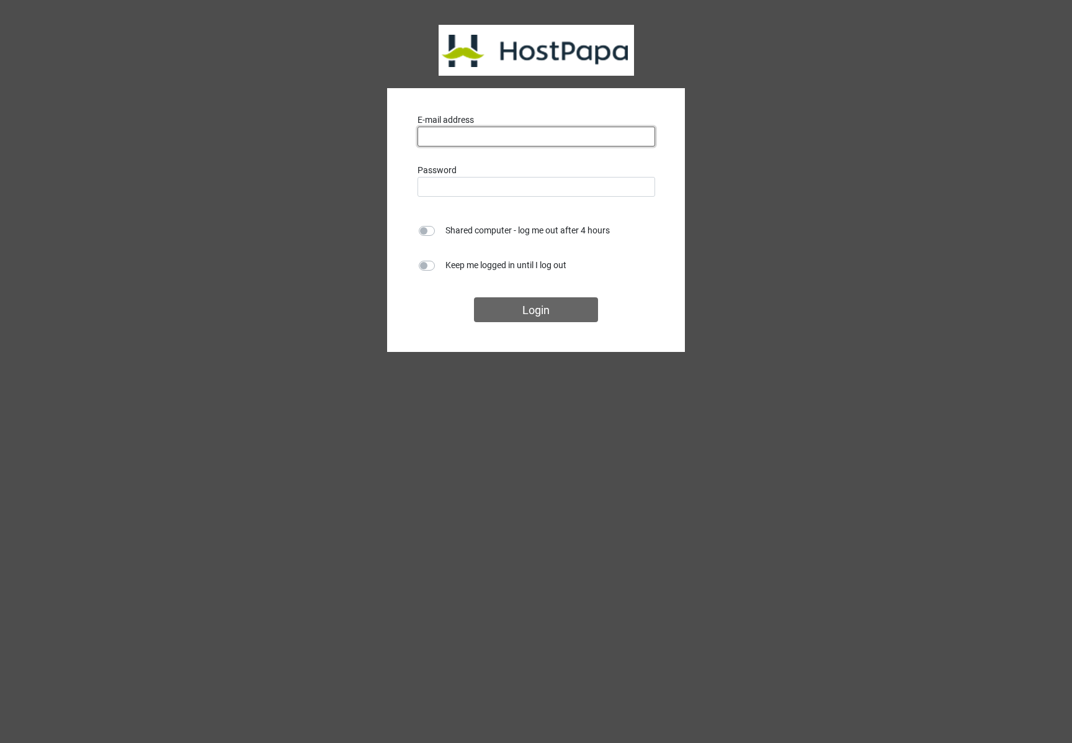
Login (536, 310)
